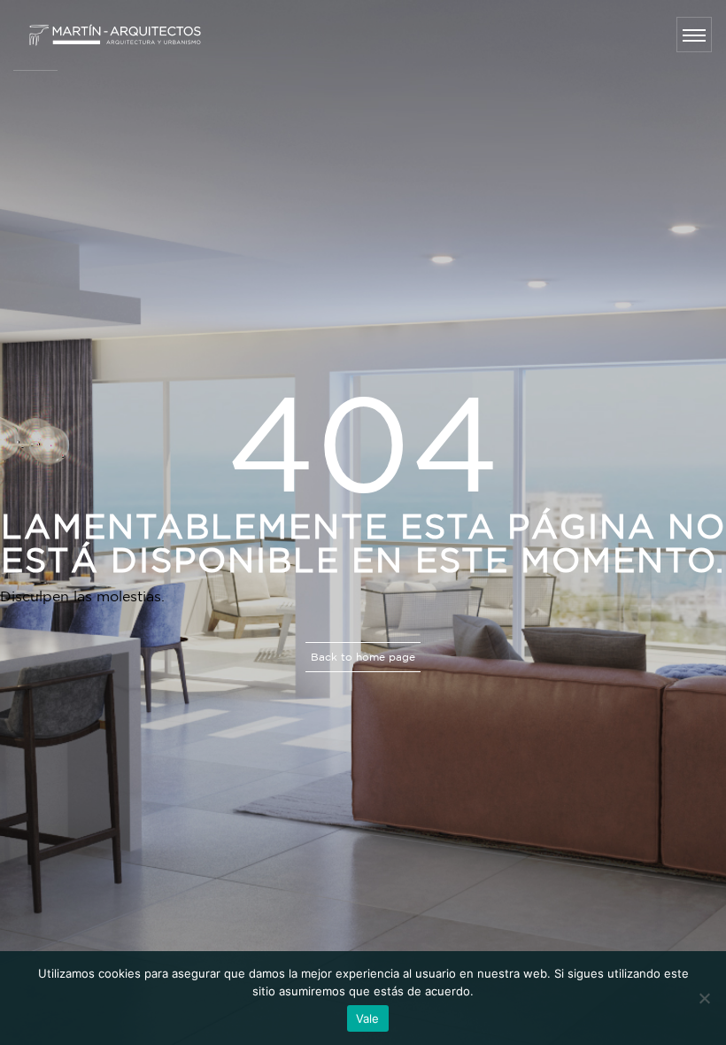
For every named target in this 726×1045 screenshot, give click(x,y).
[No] (704, 998)
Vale (368, 1018)
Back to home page (363, 656)
